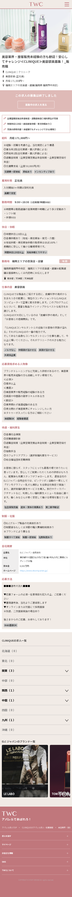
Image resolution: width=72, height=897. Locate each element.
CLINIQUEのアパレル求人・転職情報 (37, 827)
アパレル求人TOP (9, 827)
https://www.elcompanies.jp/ (34, 570)
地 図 (64, 261)
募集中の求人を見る (36, 104)
